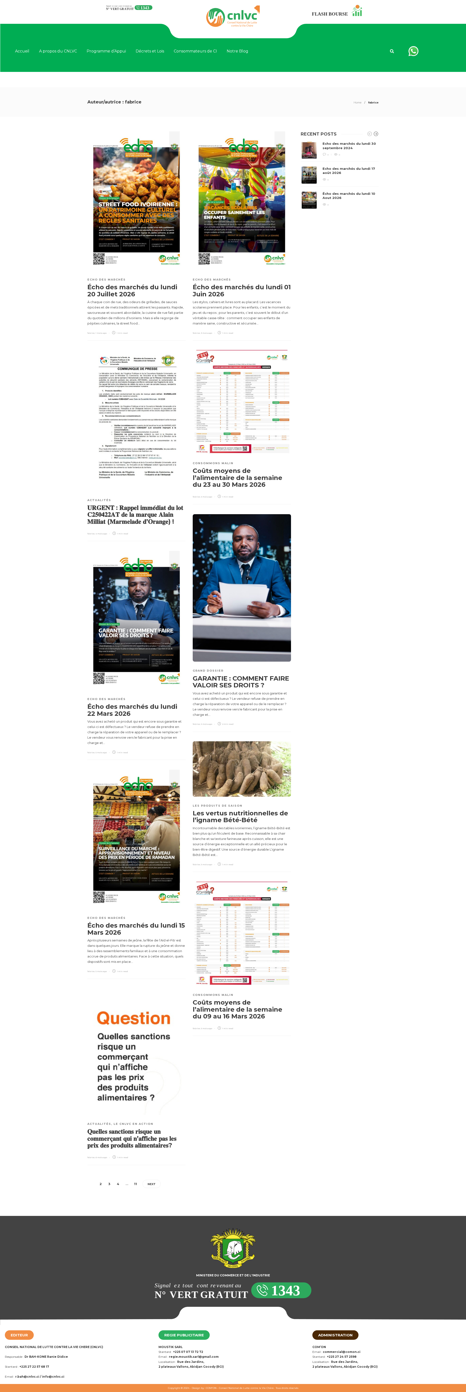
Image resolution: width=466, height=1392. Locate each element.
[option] (340, 175)
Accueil (22, 51)
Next (152, 1184)
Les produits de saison (217, 805)
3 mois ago (206, 333)
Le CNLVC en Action (133, 1124)
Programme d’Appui (106, 51)
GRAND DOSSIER (208, 670)
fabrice (91, 333)
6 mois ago (101, 1157)
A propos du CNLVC (58, 51)
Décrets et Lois (150, 51)
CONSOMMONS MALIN (213, 463)
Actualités (99, 500)
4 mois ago (101, 533)
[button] (392, 51)
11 (135, 1184)
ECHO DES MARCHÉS (106, 279)
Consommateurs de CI (195, 51)
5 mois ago (206, 496)
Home (357, 102)
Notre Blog (237, 51)
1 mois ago (101, 333)
